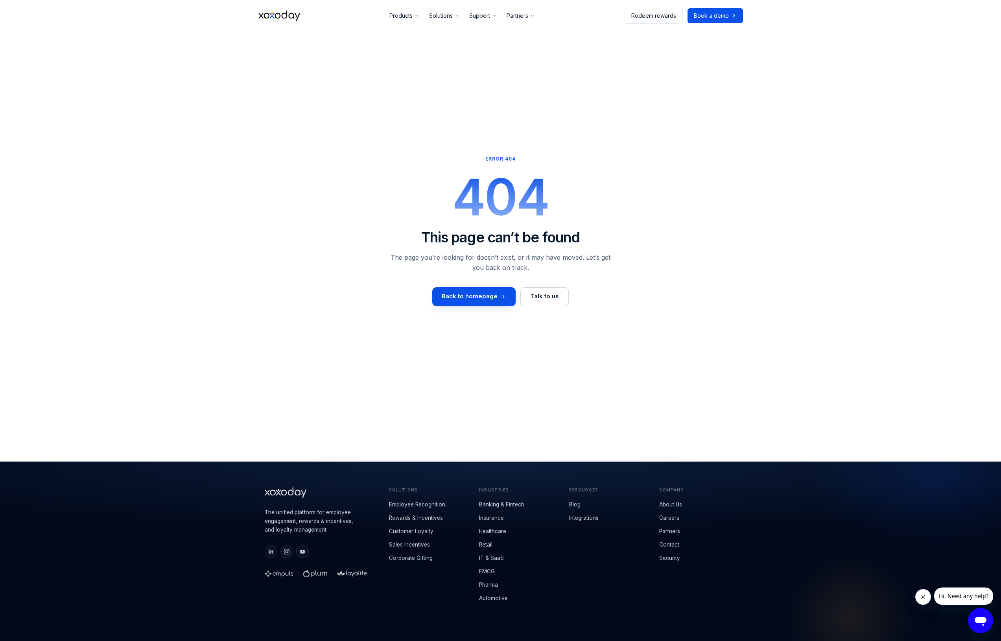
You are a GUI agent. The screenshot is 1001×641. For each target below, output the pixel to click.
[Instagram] (286, 551)
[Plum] (315, 573)
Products (401, 15)
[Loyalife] (352, 574)
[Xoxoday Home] (279, 15)
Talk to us (544, 296)
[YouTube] (302, 551)
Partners (517, 15)
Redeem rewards (653, 15)
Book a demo (711, 15)
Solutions (441, 15)
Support (479, 15)
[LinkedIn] (271, 551)
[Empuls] (279, 573)
